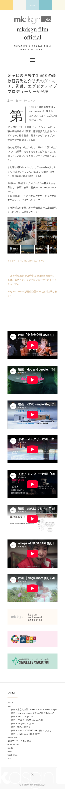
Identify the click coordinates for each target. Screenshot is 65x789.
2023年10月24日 (26, 100)
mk (11, 100)
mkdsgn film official (32, 33)
